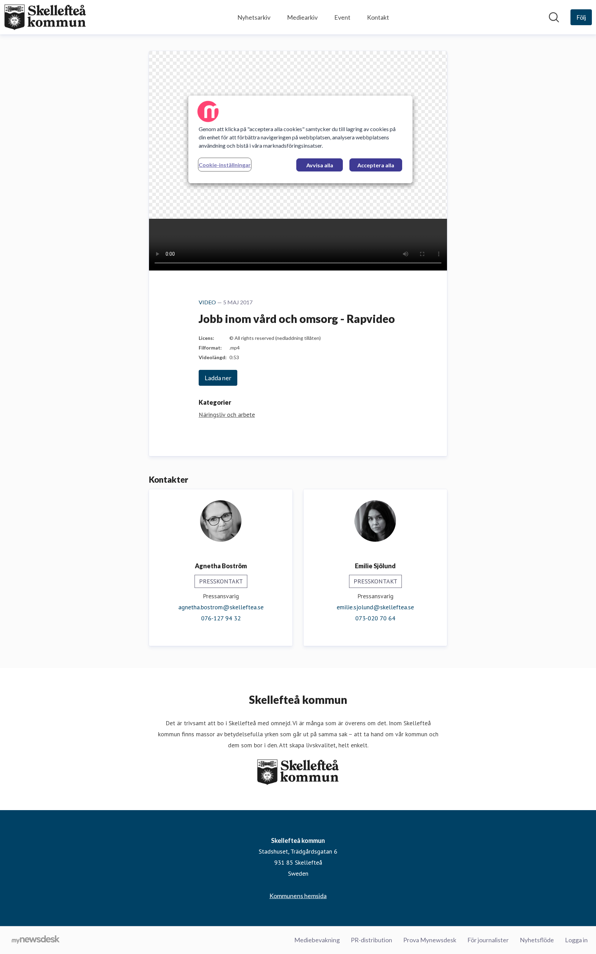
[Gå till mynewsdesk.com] (35, 940)
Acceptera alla (375, 165)
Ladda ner (218, 378)
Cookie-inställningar (225, 164)
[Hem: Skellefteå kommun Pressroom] (45, 17)
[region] (300, 139)
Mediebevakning (317, 940)
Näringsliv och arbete (227, 415)
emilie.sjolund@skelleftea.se (375, 607)
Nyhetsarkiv (253, 17)
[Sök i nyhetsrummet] (553, 17)
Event (342, 17)
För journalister (488, 940)
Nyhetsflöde (537, 940)
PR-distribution (371, 940)
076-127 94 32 (221, 618)
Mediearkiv (302, 17)
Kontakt (378, 17)
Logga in (576, 940)
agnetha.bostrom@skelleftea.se (221, 607)
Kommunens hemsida (298, 895)
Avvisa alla (319, 165)
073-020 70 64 (375, 618)
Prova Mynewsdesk (429, 940)
